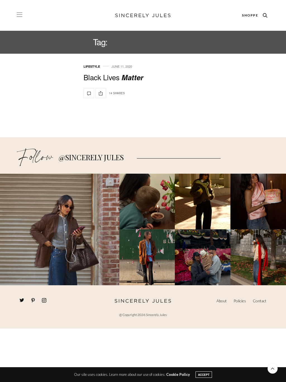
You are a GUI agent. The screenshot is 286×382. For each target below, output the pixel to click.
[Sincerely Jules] (143, 15)
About (221, 300)
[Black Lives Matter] (89, 93)
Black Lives (113, 77)
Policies (239, 300)
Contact (259, 300)
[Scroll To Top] (273, 369)
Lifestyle (92, 66)
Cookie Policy (178, 374)
